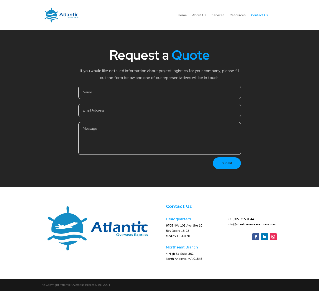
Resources (238, 15)
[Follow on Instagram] (273, 236)
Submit (227, 163)
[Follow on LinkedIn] (264, 236)
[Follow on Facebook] (255, 236)
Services (218, 15)
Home (182, 15)
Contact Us (259, 15)
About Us (199, 15)
